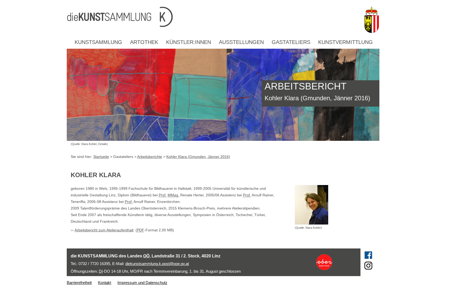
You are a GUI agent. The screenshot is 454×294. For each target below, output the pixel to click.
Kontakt (104, 282)
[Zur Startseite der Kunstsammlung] (213, 17)
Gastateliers (291, 42)
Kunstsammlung (98, 42)
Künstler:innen (188, 42)
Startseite (101, 157)
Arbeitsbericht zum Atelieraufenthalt (104, 230)
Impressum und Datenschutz (142, 282)
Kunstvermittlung (345, 42)
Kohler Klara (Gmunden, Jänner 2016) (198, 157)
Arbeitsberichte (149, 157)
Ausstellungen (241, 42)
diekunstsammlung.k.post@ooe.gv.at (157, 263)
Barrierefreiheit (79, 282)
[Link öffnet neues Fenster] (334, 262)
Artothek (144, 42)
